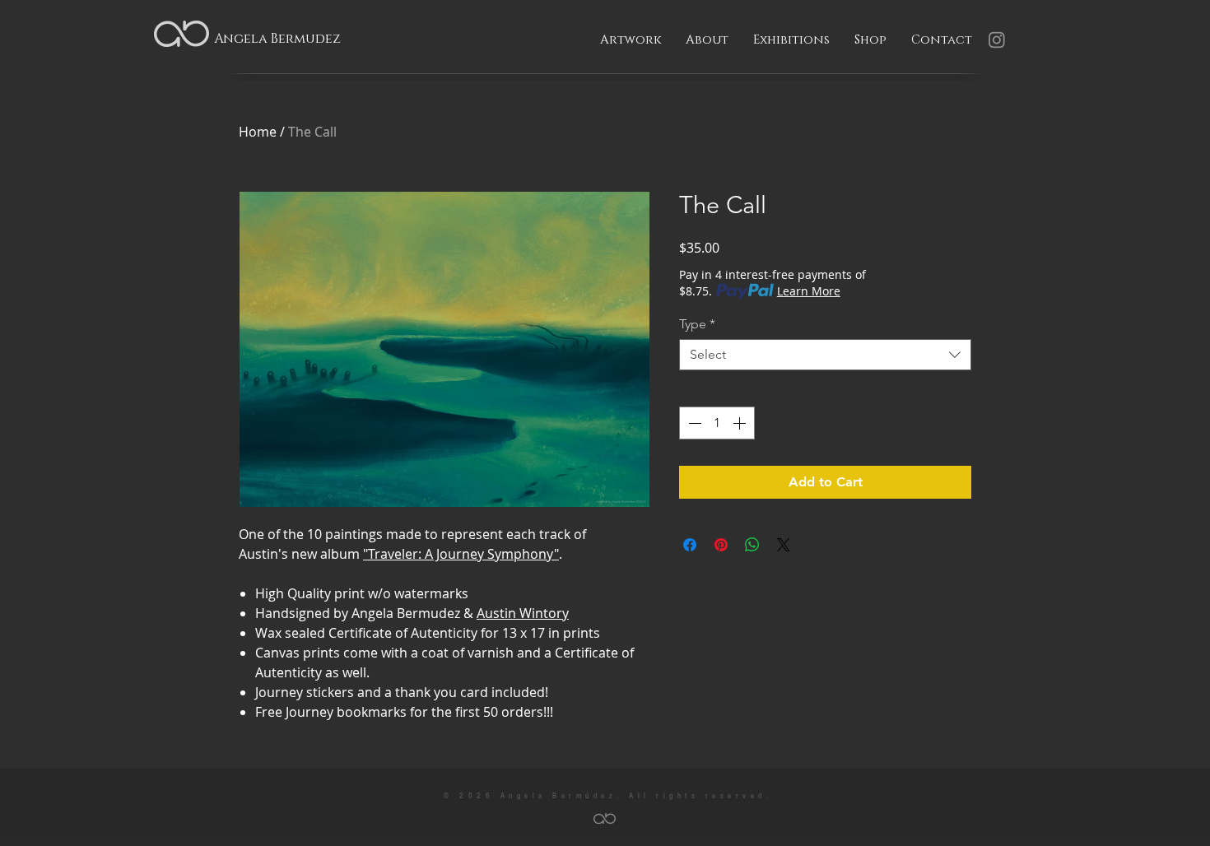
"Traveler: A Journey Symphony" (461, 554)
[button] (630, 40)
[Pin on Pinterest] (721, 545)
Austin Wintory (523, 613)
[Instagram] (997, 39)
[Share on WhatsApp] (752, 545)
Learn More (808, 291)
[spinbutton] (717, 423)
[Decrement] (693, 423)
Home (258, 132)
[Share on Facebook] (690, 545)
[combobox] (825, 354)
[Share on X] (783, 545)
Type (697, 324)
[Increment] (740, 423)
